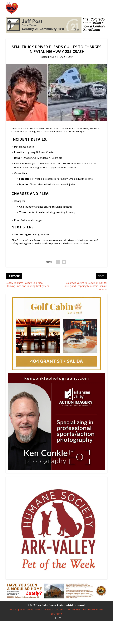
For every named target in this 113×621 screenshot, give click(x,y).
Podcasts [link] (48, 609)
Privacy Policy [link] (73, 609)
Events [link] (38, 609)
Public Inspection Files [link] (92, 609)
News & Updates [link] (17, 609)
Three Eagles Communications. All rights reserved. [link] (60, 605)
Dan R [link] (54, 56)
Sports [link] (30, 609)
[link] (12, 8)
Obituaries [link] (60, 609)
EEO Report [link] (56, 613)
